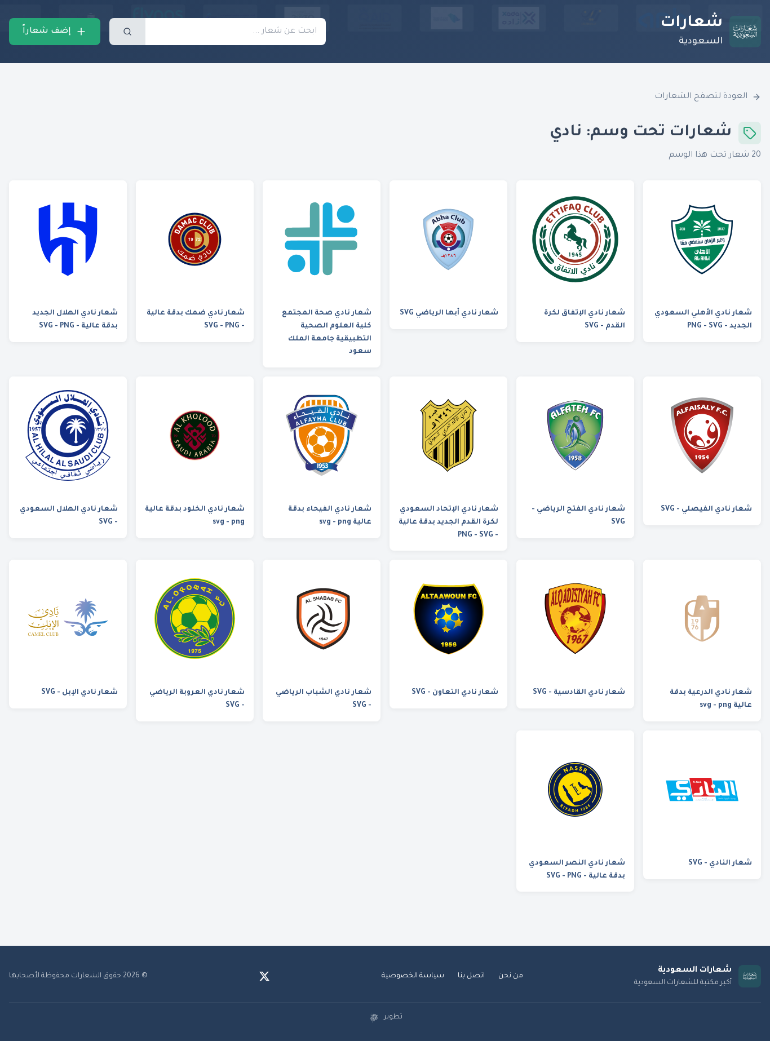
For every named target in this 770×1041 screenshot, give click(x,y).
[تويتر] (264, 976)
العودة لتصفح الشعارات (700, 96)
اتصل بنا (471, 976)
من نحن (510, 976)
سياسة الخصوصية (413, 976)
